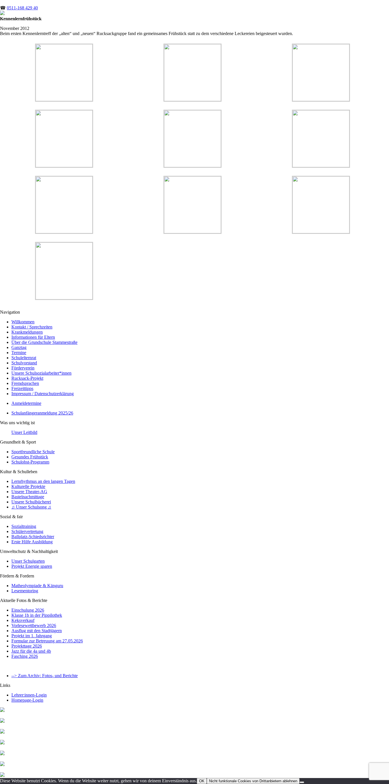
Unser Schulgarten (28, 561)
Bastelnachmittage (27, 496)
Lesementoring (24, 590)
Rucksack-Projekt (27, 378)
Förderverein (22, 368)
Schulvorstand (24, 362)
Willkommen (22, 321)
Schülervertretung (27, 531)
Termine (18, 352)
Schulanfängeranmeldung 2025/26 (42, 413)
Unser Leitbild (24, 432)
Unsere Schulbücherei (31, 501)
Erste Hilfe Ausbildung (32, 541)
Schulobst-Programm (30, 462)
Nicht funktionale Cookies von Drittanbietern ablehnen (253, 781)
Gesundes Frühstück (29, 456)
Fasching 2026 (24, 656)
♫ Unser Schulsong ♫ (31, 507)
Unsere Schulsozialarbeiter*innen (41, 373)
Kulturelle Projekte (28, 486)
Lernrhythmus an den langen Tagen (43, 481)
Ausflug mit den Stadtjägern (36, 630)
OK (201, 781)
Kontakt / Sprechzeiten (31, 326)
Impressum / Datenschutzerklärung (42, 393)
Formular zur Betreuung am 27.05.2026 (47, 640)
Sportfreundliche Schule (33, 451)
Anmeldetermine (26, 403)
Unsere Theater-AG (29, 491)
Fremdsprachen (25, 383)
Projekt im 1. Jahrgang (31, 635)
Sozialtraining (23, 526)
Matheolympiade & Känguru (37, 585)
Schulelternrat (23, 357)
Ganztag (18, 347)
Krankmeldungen (27, 332)
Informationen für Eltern (33, 337)
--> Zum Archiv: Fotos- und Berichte (44, 675)
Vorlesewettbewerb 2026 (33, 625)
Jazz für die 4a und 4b (31, 651)
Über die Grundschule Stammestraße (44, 342)
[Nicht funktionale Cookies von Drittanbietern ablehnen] (302, 782)
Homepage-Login (27, 700)
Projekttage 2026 (26, 646)
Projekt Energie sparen (31, 566)
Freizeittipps (22, 388)
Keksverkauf (22, 620)
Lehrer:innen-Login (29, 695)
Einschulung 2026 (27, 610)
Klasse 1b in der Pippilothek (36, 615)
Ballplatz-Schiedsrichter (32, 536)
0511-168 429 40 (22, 7)
